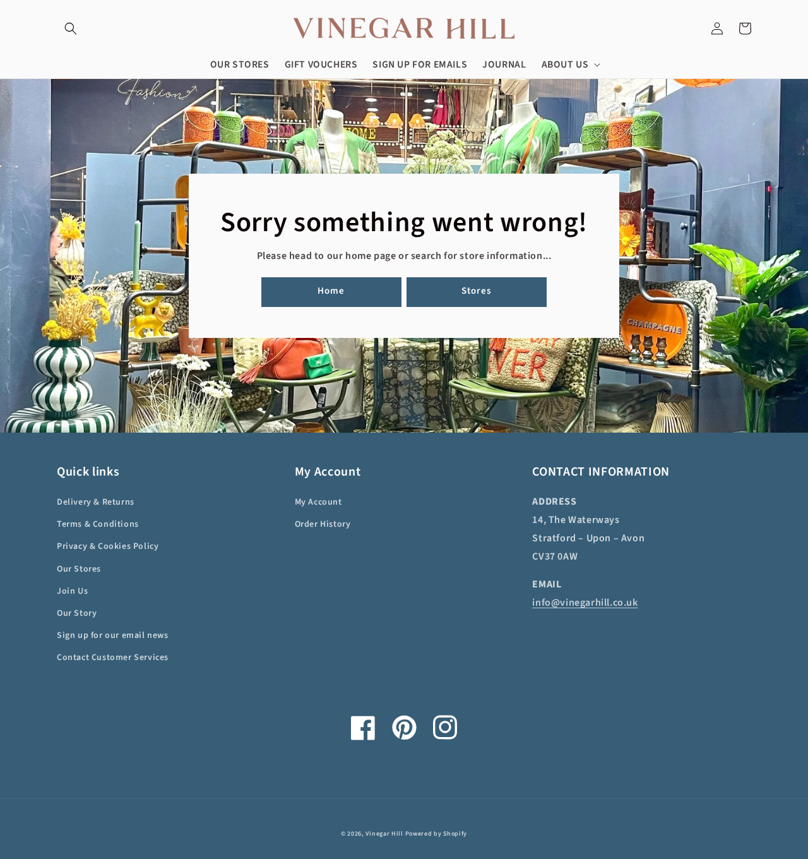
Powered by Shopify (436, 833)
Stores (476, 290)
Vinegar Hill (384, 833)
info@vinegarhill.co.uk (585, 603)
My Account (318, 502)
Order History (323, 524)
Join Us (72, 591)
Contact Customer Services (113, 657)
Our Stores (79, 569)
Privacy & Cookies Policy (107, 546)
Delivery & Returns (95, 502)
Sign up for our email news (113, 635)
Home (331, 290)
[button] (71, 28)
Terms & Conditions (98, 524)
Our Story (77, 613)
